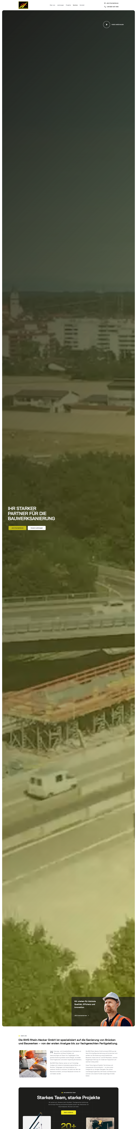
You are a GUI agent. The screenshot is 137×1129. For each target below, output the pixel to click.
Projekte (68, 5)
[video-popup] (106, 24)
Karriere (75, 5)
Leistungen (60, 5)
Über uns (52, 5)
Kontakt (82, 5)
